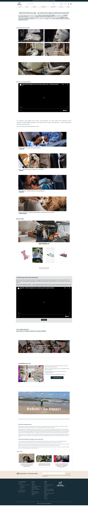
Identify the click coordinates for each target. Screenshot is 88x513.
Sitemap (33, 494)
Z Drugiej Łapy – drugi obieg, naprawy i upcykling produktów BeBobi (49, 490)
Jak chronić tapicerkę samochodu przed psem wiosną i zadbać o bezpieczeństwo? (26, 465)
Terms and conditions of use (36, 486)
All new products (44, 268)
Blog (45, 497)
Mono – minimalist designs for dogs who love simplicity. (31, 169)
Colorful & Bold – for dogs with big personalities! (29, 148)
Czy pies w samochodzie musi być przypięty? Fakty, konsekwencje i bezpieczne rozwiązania (61, 465)
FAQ (32, 490)
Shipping (33, 483)
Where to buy (46, 486)
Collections (46, 498)
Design (45, 487)
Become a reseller (34, 487)
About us (45, 483)
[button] (44, 320)
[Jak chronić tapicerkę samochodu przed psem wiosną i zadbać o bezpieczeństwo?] (26, 458)
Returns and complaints (35, 489)
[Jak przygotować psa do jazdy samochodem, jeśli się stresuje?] (44, 458)
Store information (22, 481)
